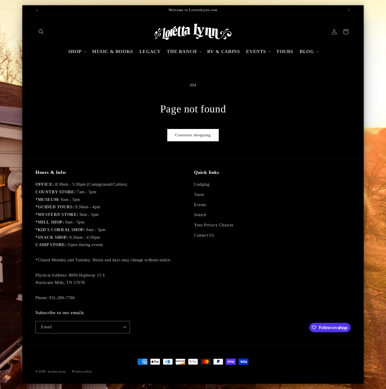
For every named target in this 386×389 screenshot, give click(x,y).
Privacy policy (82, 371)
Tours (199, 194)
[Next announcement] (348, 10)
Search (200, 214)
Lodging (201, 184)
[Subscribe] (124, 327)
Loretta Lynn (57, 371)
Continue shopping (193, 135)
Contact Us (204, 235)
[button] (41, 32)
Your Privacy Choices (213, 225)
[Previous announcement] (37, 10)
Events (200, 205)
